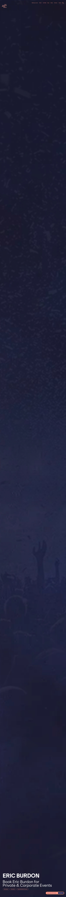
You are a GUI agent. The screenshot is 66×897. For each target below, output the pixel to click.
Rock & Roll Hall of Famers (22, 889)
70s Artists (13, 889)
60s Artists (6, 889)
